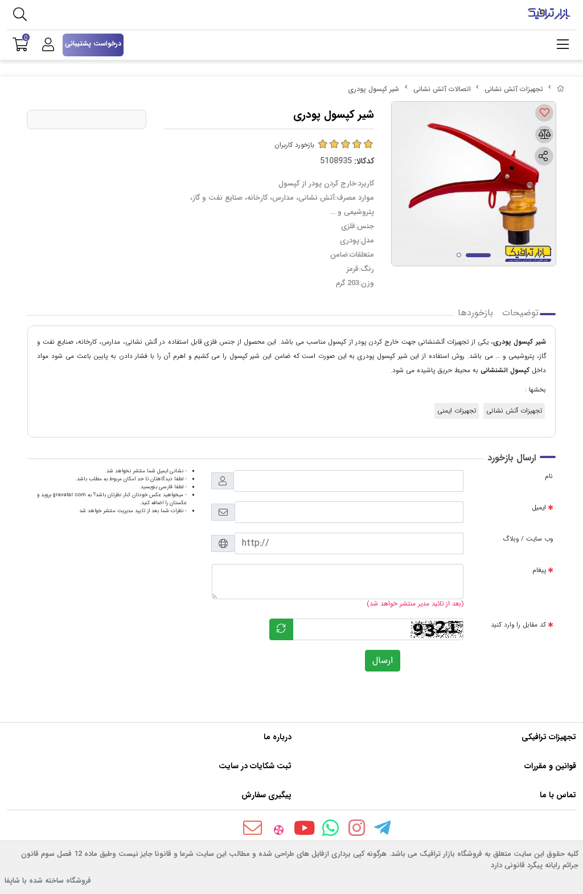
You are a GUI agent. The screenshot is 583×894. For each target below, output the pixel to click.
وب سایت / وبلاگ (528, 539)
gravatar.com (69, 495)
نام (549, 476)
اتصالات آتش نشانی (442, 89)
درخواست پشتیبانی (93, 43)
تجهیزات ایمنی (456, 411)
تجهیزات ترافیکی (549, 737)
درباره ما (278, 737)
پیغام (539, 570)
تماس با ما (558, 795)
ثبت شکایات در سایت (255, 766)
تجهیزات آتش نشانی (514, 89)
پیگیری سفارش (266, 795)
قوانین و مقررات (550, 766)
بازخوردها (475, 313)
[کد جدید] (281, 629)
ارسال (382, 660)
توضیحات (520, 313)
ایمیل (539, 507)
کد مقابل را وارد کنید (518, 625)
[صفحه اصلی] (561, 89)
